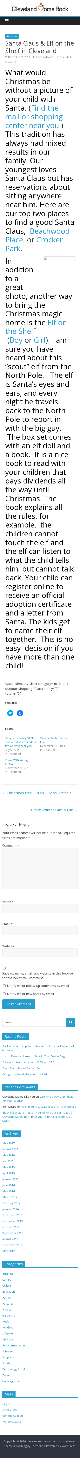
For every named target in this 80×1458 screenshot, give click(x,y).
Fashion (7, 1297)
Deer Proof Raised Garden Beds (22, 1068)
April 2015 (8, 1173)
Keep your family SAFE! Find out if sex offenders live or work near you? (20, 742)
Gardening (8, 1315)
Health (6, 1321)
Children (7, 1285)
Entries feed (9, 1409)
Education (8, 1291)
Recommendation (13, 1345)
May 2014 (8, 1191)
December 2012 (12, 1245)
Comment (10, 845)
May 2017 (8, 1143)
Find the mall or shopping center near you (34, 116)
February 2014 (11, 1203)
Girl (39, 340)
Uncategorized (11, 1381)
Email (7, 924)
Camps (6, 1279)
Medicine (8, 1339)
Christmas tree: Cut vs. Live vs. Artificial (37, 793)
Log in (6, 1404)
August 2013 (10, 1239)
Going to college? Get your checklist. (25, 1074)
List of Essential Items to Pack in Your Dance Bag (33, 1056)
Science (7, 1351)
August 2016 (10, 1149)
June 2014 (8, 1185)
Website (8, 946)
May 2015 (8, 1167)
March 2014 (9, 1197)
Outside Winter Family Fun (53, 810)
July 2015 (8, 1161)
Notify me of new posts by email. (30, 994)
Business (8, 1273)
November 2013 (12, 1221)
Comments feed (12, 1415)
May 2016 (8, 1155)
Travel (6, 1375)
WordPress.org (11, 1421)
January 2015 (10, 1179)
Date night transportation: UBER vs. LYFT (28, 1062)
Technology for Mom (15, 1369)
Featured (8, 1303)
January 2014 (10, 1209)
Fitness (6, 1309)
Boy (16, 340)
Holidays (12, 36)
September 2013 (12, 1233)
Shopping (8, 1357)
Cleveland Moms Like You (50, 57)
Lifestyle (7, 1333)
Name (8, 902)
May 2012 (8, 1251)
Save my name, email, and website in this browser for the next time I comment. (38, 975)
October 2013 (11, 1227)
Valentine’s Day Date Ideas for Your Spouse (48, 1106)
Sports (6, 1363)
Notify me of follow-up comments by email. (38, 986)
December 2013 (12, 1215)
